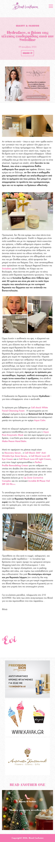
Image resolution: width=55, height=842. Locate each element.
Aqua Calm (39, 420)
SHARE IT (27, 53)
